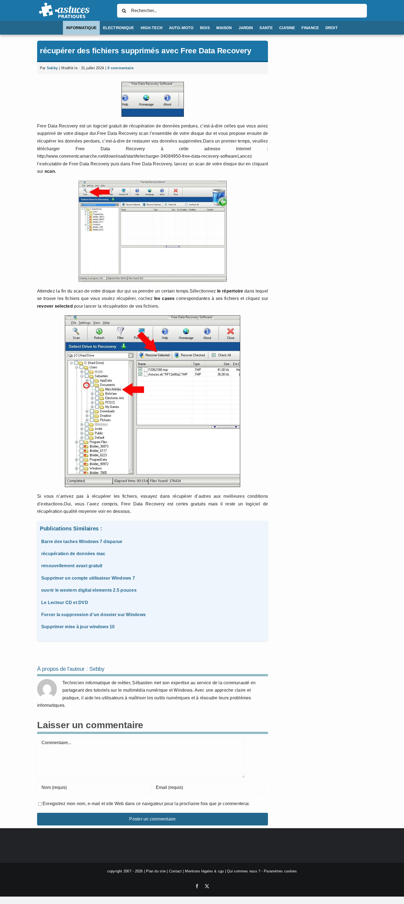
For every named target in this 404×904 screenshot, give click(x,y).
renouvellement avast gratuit (72, 565)
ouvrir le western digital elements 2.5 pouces (89, 590)
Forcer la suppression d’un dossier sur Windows (93, 614)
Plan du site (156, 871)
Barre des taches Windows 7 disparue (81, 541)
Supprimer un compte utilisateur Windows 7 (88, 578)
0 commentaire (120, 68)
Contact (175, 871)
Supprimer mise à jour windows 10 (78, 626)
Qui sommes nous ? (243, 871)
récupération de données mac (73, 553)
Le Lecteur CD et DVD (64, 602)
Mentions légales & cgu (204, 871)
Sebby (52, 68)
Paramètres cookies (280, 871)
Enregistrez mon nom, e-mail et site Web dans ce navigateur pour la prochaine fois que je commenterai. (146, 803)
